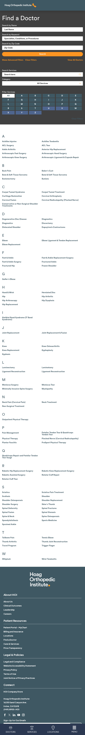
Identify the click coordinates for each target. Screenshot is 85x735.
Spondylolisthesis (10, 520)
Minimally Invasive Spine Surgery (17, 389)
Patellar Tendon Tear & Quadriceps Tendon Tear (57, 434)
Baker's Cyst (47, 171)
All (8, 96)
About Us (8, 601)
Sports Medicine (49, 520)
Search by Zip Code (11, 44)
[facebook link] (5, 715)
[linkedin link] (14, 715)
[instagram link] (23, 715)
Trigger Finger (48, 546)
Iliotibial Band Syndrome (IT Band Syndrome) (17, 319)
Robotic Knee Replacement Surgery (58, 471)
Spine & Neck (8, 516)
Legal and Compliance (14, 661)
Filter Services (8, 92)
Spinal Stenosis (49, 512)
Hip (3, 296)
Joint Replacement (10, 333)
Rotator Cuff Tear (10, 479)
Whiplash (6, 559)
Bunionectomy (8, 179)
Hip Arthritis (47, 296)
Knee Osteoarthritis (51, 346)
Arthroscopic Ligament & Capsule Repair (60, 157)
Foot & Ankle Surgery (11, 262)
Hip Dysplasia (48, 300)
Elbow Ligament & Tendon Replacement (60, 240)
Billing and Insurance (13, 631)
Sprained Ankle (9, 524)
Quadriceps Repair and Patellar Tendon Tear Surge (20, 457)
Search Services (9, 70)
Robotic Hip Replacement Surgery (17, 471)
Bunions (45, 179)
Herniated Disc (48, 292)
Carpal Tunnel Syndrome (13, 192)
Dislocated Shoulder (11, 227)
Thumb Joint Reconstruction (55, 542)
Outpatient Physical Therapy (15, 419)
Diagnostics (47, 219)
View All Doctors (75, 60)
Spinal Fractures (49, 508)
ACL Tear (46, 145)
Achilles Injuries (9, 141)
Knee (4, 346)
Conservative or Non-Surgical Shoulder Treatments (20, 205)
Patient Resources (15, 620)
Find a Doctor (10, 640)
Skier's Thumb (48, 504)
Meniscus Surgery (10, 385)
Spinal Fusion (8, 512)
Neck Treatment (49, 402)
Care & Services (11, 644)
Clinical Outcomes (13, 605)
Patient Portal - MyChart (15, 627)
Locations (8, 635)
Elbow (5, 240)
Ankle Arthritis (8, 149)
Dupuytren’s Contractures (53, 227)
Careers (7, 614)
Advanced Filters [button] (12, 60)
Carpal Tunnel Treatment (53, 192)
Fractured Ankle (49, 262)
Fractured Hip (8, 266)
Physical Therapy (10, 439)
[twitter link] (9, 715)
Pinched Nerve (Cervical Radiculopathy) (60, 439)
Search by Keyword (10, 35)
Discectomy (47, 223)
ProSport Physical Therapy (54, 443)
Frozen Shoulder (49, 266)
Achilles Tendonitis (50, 141)
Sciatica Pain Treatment (53, 492)
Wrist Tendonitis (49, 559)
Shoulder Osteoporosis (12, 500)
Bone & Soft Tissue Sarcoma (14, 175)
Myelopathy (47, 389)
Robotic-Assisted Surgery (13, 475)
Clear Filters (31, 60)
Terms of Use (10, 674)
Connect (9, 684)
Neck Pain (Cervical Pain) (13, 402)
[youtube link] (18, 715)
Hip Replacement (10, 304)
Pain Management (10, 433)
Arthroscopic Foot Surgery (14, 153)
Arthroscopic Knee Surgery (14, 157)
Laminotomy (47, 367)
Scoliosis (6, 496)
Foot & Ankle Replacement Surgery (57, 258)
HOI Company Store (13, 691)
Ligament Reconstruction (13, 371)
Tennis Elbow (48, 538)
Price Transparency (13, 648)
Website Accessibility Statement (20, 666)
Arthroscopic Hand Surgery (54, 153)
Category (6, 79)
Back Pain (6, 171)
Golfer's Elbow (8, 279)
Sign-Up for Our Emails (15, 720)
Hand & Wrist (8, 292)
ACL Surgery (8, 145)
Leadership (9, 610)
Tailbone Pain (8, 538)
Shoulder (46, 496)
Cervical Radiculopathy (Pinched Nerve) (60, 200)
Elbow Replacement (11, 244)
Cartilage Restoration (12, 196)
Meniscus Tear (48, 385)
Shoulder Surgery (10, 504)
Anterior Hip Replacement (54, 149)
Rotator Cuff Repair (50, 475)
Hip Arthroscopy (9, 300)
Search (42, 54)
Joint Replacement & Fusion (54, 333)
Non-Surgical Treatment (13, 406)
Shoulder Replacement (52, 500)
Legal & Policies (14, 654)
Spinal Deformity (10, 508)
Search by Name (9, 25)
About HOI (10, 594)
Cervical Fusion (9, 200)
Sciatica (6, 492)
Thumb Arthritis (9, 542)
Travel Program (9, 546)
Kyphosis (6, 354)
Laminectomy (8, 367)
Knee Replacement (10, 350)
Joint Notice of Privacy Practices (19, 678)
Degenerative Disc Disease (14, 219)
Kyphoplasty (47, 350)
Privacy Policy (10, 670)
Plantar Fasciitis (9, 443)
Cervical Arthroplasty (52, 196)
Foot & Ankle (8, 258)
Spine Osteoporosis (50, 516)
